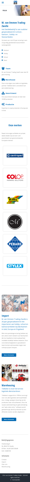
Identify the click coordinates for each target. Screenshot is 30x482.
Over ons (4, 464)
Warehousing (6, 467)
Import (4, 462)
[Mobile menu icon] (3, 3)
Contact (4, 460)
